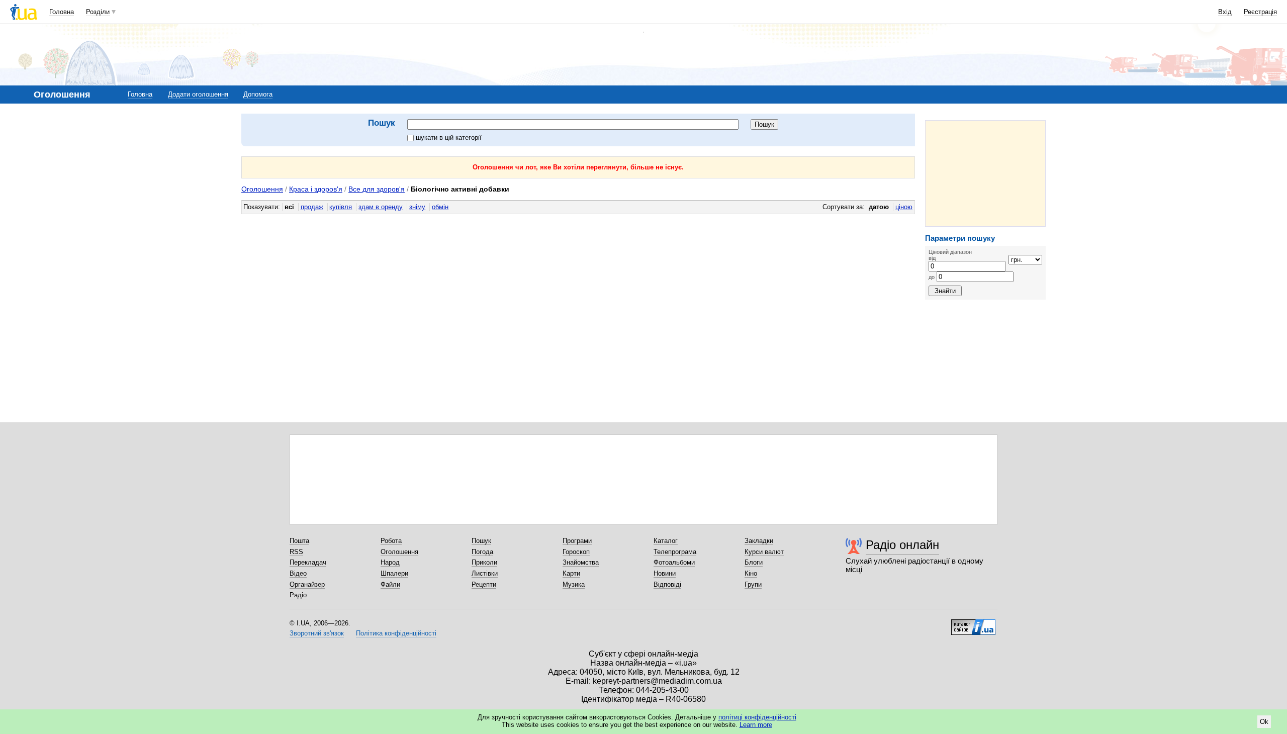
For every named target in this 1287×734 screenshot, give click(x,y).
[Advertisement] (985, 173)
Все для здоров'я (376, 189)
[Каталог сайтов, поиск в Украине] (973, 623)
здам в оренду (380, 207)
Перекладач (308, 562)
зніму (417, 207)
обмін (440, 207)
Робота (391, 540)
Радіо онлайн (902, 545)
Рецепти (484, 584)
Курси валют (764, 552)
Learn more (756, 724)
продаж (312, 207)
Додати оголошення (198, 94)
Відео (298, 573)
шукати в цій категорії (449, 137)
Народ (390, 562)
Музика (574, 584)
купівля (340, 207)
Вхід (1225, 12)
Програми (577, 540)
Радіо (298, 595)
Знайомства (581, 562)
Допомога (257, 94)
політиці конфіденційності (757, 717)
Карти (571, 573)
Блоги (754, 562)
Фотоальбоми (674, 562)
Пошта (299, 540)
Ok (1264, 721)
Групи (753, 584)
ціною (903, 207)
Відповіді (667, 584)
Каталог (666, 540)
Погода (482, 552)
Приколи (484, 562)
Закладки (759, 540)
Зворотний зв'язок (317, 633)
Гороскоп (576, 552)
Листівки (485, 573)
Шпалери (394, 573)
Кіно (751, 573)
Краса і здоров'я (315, 189)
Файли (390, 584)
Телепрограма (675, 552)
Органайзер (307, 584)
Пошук (481, 540)
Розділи (98, 12)
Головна (61, 12)
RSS (296, 552)
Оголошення (262, 189)
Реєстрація (1260, 12)
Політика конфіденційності (396, 633)
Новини (665, 573)
